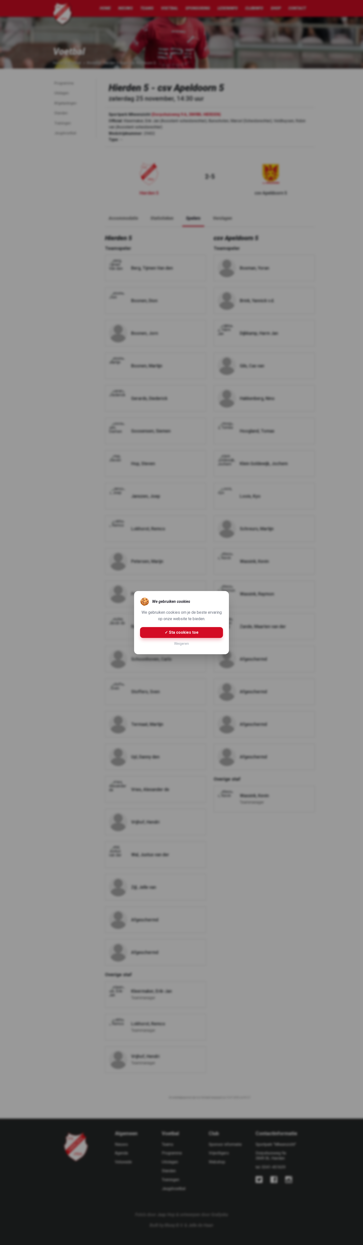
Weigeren (181, 644)
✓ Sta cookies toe (182, 632)
